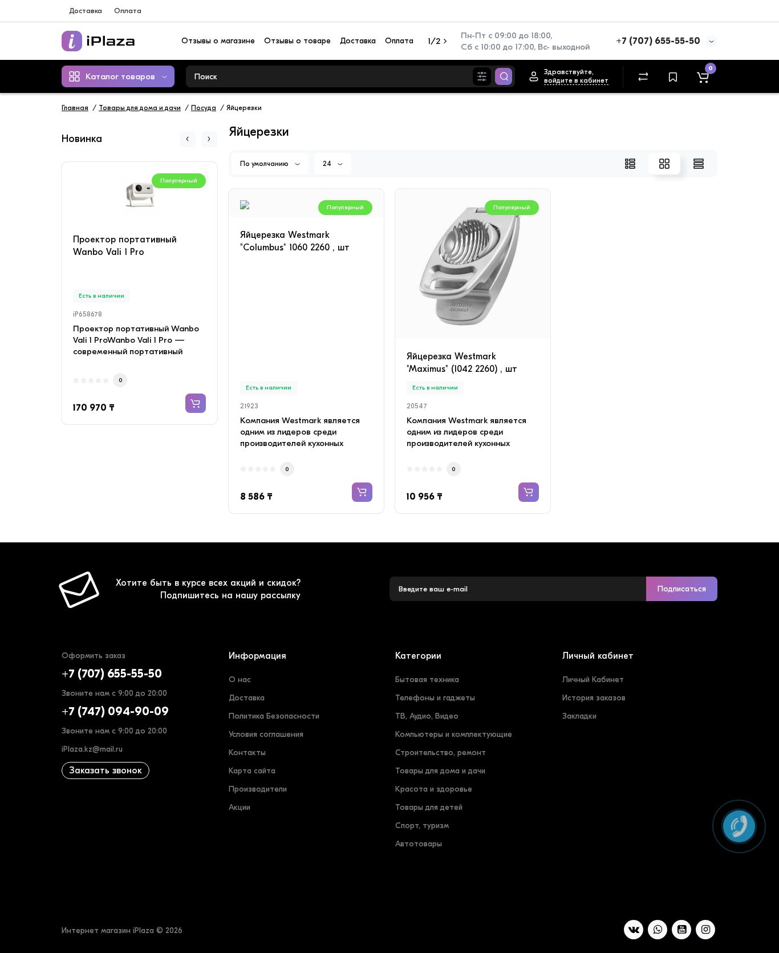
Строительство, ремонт (440, 752)
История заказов (594, 698)
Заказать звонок (105, 770)
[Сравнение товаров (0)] (643, 76)
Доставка (85, 10)
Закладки (579, 716)
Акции (239, 807)
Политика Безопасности (274, 716)
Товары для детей (428, 807)
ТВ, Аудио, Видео (427, 716)
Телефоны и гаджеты (435, 698)
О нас (240, 679)
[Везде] (482, 76)
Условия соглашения (266, 734)
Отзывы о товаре (297, 41)
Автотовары (418, 844)
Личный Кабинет (593, 679)
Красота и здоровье (433, 789)
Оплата (127, 10)
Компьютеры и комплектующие (453, 734)
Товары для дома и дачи (440, 771)
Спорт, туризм (422, 825)
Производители (258, 789)
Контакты (247, 752)
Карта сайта (252, 771)
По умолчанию (265, 164)
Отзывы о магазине (218, 41)
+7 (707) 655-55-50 (658, 41)
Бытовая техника (427, 679)
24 (328, 164)
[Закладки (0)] (673, 76)
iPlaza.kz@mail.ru (92, 749)
